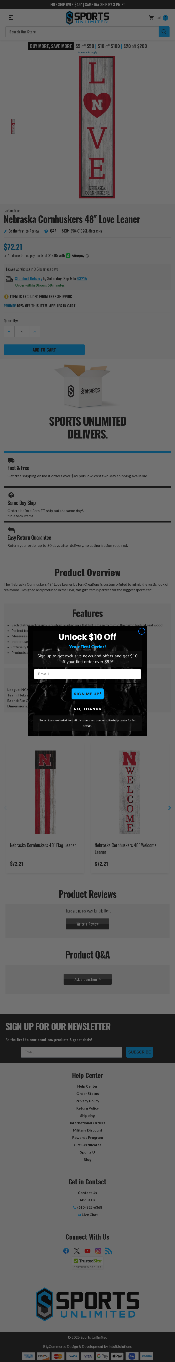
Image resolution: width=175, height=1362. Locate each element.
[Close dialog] (141, 631)
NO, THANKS (87, 709)
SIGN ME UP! (87, 694)
